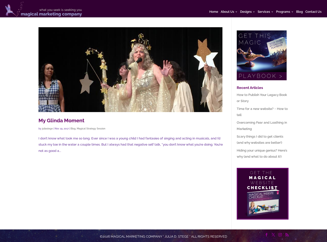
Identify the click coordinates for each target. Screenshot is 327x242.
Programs (283, 12)
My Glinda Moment (61, 120)
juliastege (47, 128)
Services (264, 12)
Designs (246, 12)
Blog (299, 12)
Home (213, 12)
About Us (227, 12)
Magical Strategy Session (91, 128)
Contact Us (313, 12)
